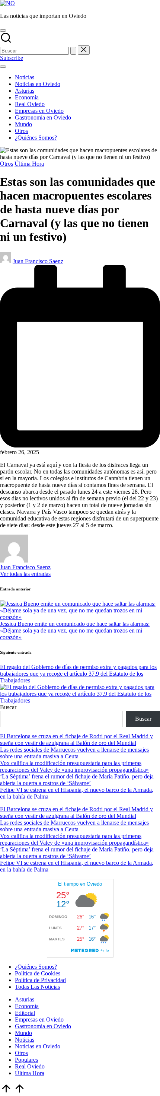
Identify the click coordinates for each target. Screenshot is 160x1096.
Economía (27, 1006)
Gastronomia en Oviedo (43, 1026)
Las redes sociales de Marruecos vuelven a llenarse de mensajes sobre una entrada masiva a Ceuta (74, 752)
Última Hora (29, 163)
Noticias (24, 1039)
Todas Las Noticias (37, 987)
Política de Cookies (37, 973)
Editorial (25, 1013)
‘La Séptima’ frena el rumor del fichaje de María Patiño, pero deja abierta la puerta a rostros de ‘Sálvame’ (77, 779)
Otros (6, 163)
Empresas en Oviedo (39, 1019)
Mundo (23, 1033)
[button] (73, 51)
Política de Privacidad (40, 980)
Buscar (8, 707)
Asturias (24, 999)
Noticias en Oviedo (37, 1046)
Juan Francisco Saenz (25, 567)
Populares (26, 1060)
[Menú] (3, 67)
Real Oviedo (30, 1066)
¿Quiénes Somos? (36, 966)
